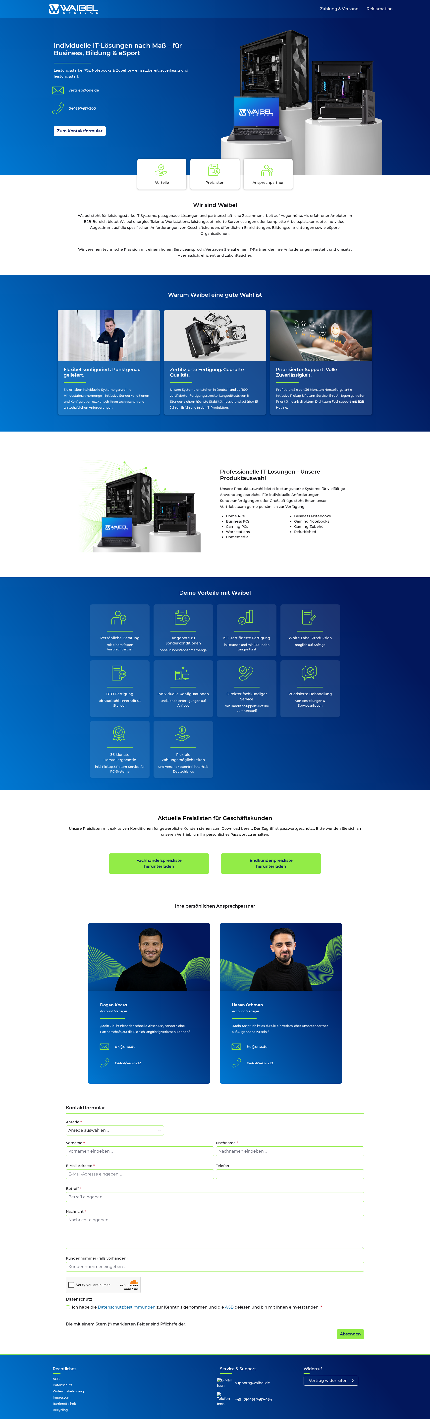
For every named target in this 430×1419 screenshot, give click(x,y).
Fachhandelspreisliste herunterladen (159, 863)
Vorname (75, 1143)
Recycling (60, 1410)
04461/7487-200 (82, 108)
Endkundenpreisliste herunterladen (271, 863)
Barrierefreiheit (64, 1404)
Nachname (227, 1143)
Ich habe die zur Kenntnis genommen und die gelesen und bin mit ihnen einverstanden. (197, 1307)
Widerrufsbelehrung (68, 1391)
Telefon (222, 1166)
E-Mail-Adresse (80, 1166)
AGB (229, 1307)
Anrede (74, 1122)
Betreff (73, 1188)
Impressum (61, 1397)
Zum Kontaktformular (80, 131)
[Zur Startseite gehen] (73, 9)
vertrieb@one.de (84, 90)
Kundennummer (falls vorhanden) (97, 1258)
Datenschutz (62, 1385)
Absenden (350, 1334)
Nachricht (76, 1211)
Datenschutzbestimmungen (127, 1307)
